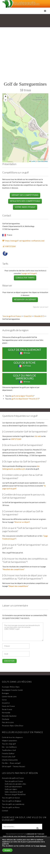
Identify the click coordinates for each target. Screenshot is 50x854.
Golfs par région (11, 789)
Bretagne (5, 693)
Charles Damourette (10, 760)
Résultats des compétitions (25, 201)
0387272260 (10, 246)
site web (37, 436)
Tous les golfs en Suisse (11, 798)
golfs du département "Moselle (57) (25, 399)
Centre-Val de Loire (9, 696)
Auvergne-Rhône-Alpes (11, 687)
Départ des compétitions (25, 195)
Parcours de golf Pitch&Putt (15, 794)
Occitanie (5, 719)
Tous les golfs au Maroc (11, 807)
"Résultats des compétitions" (13, 569)
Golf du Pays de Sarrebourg (24, 377)
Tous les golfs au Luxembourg (13, 804)
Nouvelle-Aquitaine (9, 716)
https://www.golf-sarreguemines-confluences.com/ (25, 241)
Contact (5, 811)
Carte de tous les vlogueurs (12, 737)
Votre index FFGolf (25, 207)
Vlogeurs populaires (9, 740)
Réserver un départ (25, 300)
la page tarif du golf (29, 273)
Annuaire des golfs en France (13, 778)
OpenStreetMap (43, 161)
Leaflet (33, 161)
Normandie (6, 713)
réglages (43, 846)
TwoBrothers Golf (9, 750)
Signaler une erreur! (40, 307)
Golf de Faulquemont (24, 349)
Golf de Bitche (25, 362)
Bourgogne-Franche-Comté (12, 690)
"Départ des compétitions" (18, 586)
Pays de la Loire (8, 722)
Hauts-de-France (8, 706)
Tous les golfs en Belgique (11, 801)
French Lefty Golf (8, 757)
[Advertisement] (25, 55)
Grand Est (27, 316)
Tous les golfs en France (11, 316)
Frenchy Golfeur (8, 753)
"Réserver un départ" (22, 522)
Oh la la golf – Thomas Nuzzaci (13, 766)
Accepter (7, 850)
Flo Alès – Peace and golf (11, 763)
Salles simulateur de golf (14, 792)
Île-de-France (7, 709)
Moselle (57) (39, 316)
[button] (5, 96)
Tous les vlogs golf (9, 744)
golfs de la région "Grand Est (23, 396)
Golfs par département (13, 787)
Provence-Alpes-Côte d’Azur (12, 726)
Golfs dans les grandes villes (15, 784)
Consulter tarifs (25, 278)
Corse (4, 700)
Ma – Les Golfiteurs (9, 747)
